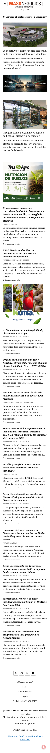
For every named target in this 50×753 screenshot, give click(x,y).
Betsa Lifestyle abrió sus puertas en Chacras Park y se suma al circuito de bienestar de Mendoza (23, 497)
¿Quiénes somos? (25, 682)
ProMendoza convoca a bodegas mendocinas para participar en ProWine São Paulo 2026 (25, 602)
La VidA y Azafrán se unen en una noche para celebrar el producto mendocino (21, 467)
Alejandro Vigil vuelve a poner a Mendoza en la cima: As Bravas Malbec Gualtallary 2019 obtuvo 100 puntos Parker (24, 534)
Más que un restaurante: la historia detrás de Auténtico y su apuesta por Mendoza (23, 395)
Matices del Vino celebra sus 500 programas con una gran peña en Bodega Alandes (21, 634)
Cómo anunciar (25, 691)
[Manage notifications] (44, 747)
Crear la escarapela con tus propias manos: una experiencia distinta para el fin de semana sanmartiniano (24, 569)
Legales (25, 696)
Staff (25, 686)
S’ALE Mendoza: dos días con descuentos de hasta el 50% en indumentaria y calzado (19, 253)
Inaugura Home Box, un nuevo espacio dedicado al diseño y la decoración (23, 134)
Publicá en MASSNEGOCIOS (25, 701)
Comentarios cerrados (12, 244)
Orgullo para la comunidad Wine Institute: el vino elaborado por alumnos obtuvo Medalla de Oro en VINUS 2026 (25, 363)
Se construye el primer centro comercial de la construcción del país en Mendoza (25, 52)
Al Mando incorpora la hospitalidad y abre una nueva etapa (23, 331)
